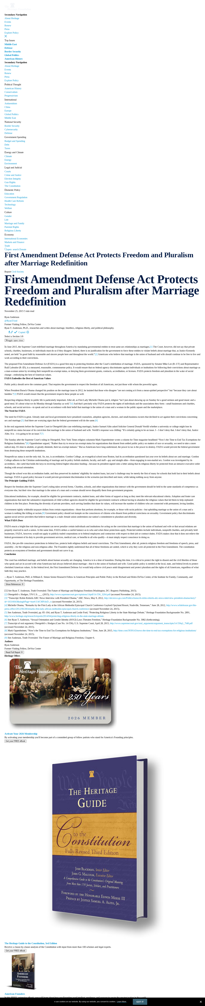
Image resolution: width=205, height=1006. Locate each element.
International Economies (16, 238)
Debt (7, 144)
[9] (43, 513)
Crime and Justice (13, 175)
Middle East (11, 44)
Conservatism (11, 92)
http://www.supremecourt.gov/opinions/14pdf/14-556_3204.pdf (80, 594)
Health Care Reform (14, 201)
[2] (96, 354)
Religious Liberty (13, 230)
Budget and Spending (15, 141)
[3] (15, 394)
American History (14, 58)
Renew (8, 25)
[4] (71, 403)
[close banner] (201, 1002)
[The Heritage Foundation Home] (18, 11)
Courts (8, 171)
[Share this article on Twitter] (7, 332)
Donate (22, 249)
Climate (8, 156)
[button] (6, 36)
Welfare (8, 208)
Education (9, 193)
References (14, 584)
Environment (11, 163)
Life (6, 219)
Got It (140, 1002)
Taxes (7, 148)
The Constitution (12, 186)
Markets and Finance (14, 242)
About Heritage (12, 18)
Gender (8, 216)
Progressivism (11, 95)
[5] (22, 420)
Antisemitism (11, 103)
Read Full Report (13, 652)
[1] (151, 346)
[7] (42, 433)
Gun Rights (10, 182)
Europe (8, 110)
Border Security (13, 51)
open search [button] (13, 249)
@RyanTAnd (11, 320)
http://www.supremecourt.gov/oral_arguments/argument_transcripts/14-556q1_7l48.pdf (151, 623)
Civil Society (18, 271)
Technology (10, 204)
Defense (8, 48)
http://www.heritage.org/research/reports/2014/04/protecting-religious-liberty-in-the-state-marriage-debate (54, 616)
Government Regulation (16, 197)
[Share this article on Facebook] (9, 332)
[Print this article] (28, 332)
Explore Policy (12, 32)
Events (8, 22)
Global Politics (12, 55)
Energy (8, 160)
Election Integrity (13, 178)
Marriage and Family (14, 223)
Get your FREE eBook (15, 741)
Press (7, 29)
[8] (27, 443)
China (7, 107)
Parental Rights (12, 227)
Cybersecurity (11, 129)
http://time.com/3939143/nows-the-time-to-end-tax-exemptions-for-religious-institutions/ (154, 630)
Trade (7, 246)
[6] (96, 420)
